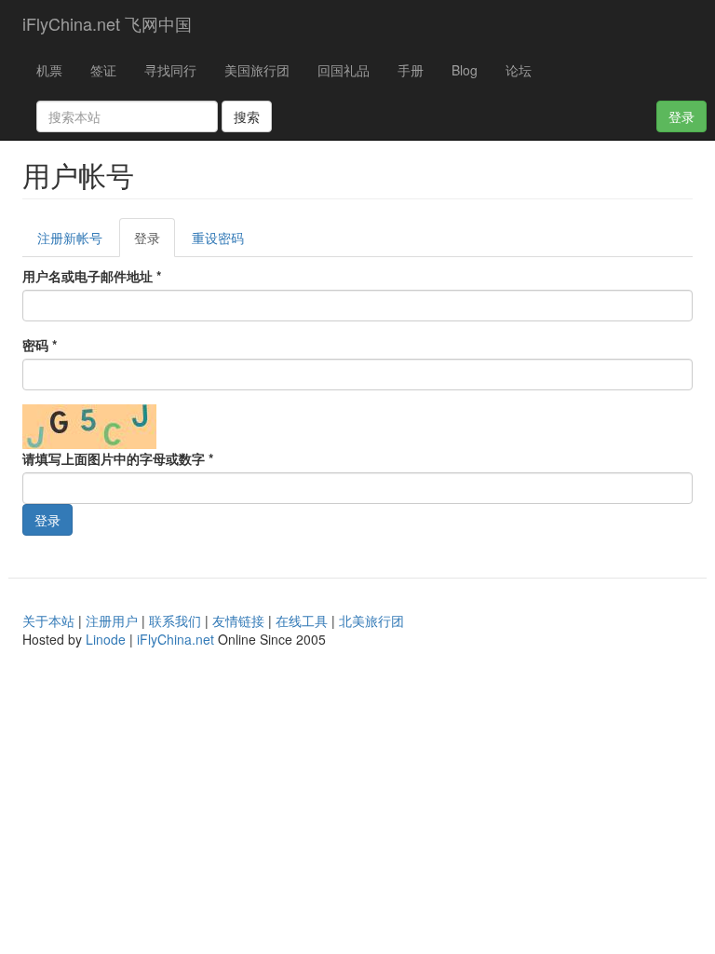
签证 (103, 70)
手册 (411, 70)
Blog (465, 70)
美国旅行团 (257, 70)
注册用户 (112, 620)
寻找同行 (170, 70)
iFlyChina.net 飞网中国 (107, 23)
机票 (49, 70)
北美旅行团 (371, 620)
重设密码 (218, 237)
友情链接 (238, 620)
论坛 (519, 70)
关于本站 (48, 620)
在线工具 (302, 620)
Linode (106, 639)
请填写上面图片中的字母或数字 (117, 458)
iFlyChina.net (175, 639)
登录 (681, 116)
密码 (39, 344)
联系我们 (175, 620)
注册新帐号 (69, 237)
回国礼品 (343, 70)
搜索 (247, 116)
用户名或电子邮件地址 (91, 275)
